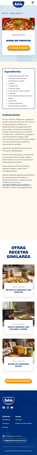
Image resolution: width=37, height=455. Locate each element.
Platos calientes (16, 13)
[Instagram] (8, 407)
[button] (14, 440)
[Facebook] (3, 407)
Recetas (5, 13)
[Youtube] (12, 407)
